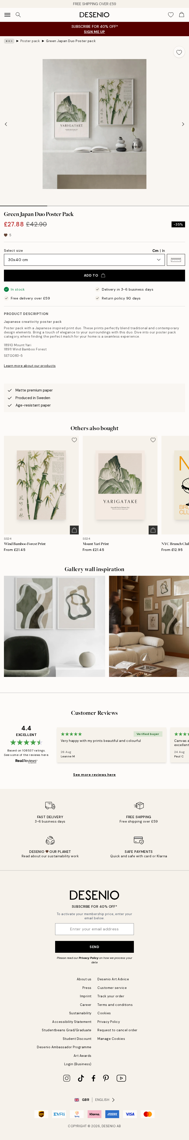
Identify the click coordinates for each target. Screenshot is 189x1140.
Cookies (104, 1013)
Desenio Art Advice (113, 979)
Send (94, 947)
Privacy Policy (88, 958)
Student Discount (77, 1039)
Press (87, 988)
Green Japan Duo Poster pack (71, 41)
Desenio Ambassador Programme (64, 1047)
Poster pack (30, 41)
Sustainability (80, 1013)
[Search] (18, 15)
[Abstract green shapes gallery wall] (54, 626)
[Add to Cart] (74, 530)
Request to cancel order (117, 1030)
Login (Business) (78, 1064)
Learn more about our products (30, 366)
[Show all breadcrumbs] (9, 41)
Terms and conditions (115, 1005)
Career (86, 1005)
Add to (91, 275)
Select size (13, 250)
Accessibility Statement (72, 1022)
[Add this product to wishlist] (179, 52)
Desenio (109, 1126)
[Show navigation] (7, 15)
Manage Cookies (111, 1039)
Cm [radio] (155, 250)
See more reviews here (94, 774)
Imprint (86, 996)
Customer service (112, 988)
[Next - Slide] (183, 124)
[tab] (23, 204)
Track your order (110, 996)
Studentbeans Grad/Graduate (67, 1030)
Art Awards (83, 1056)
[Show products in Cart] (181, 15)
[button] (176, 260)
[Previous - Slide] (6, 124)
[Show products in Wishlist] (170, 15)
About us (84, 979)
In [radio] (163, 250)
